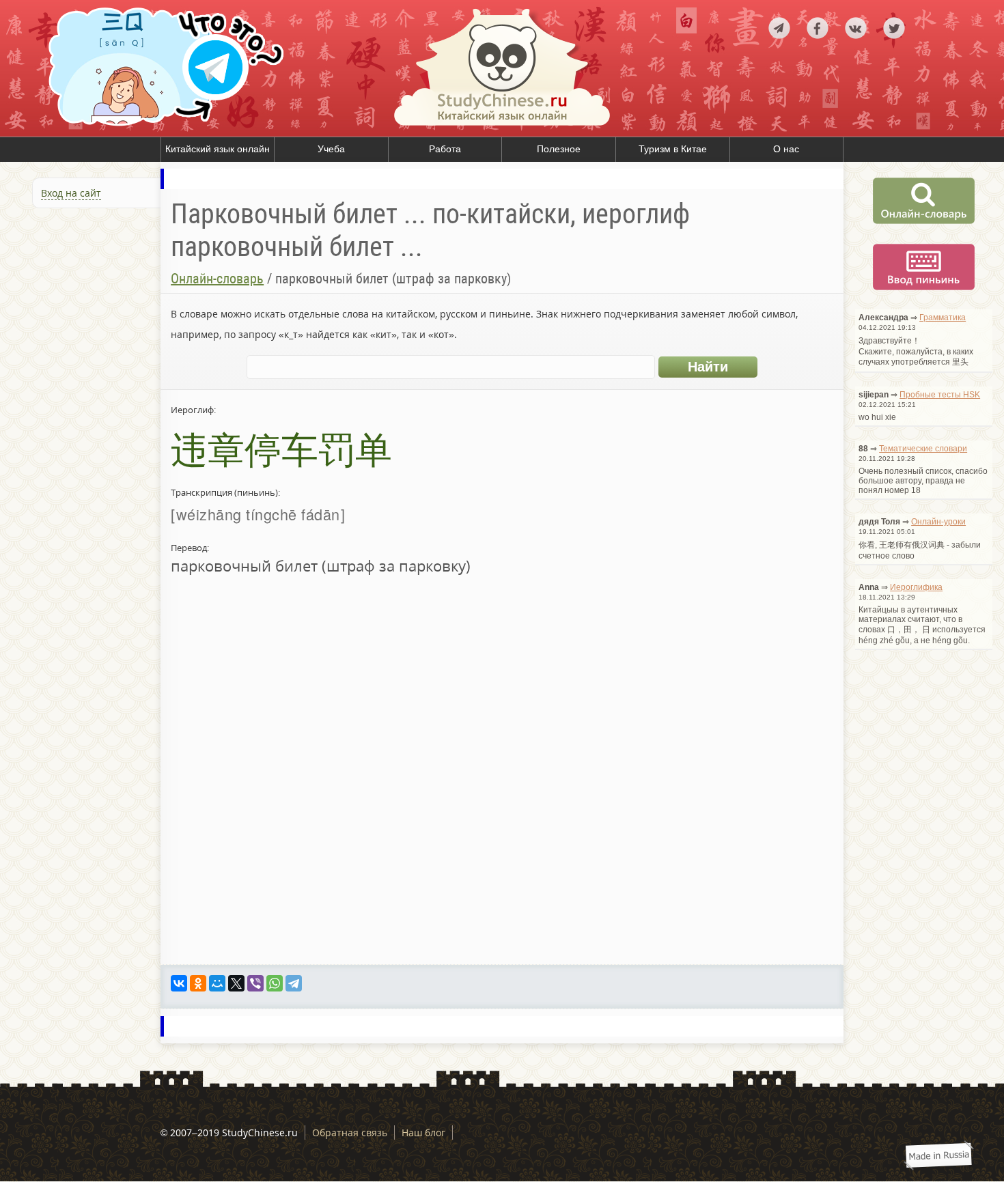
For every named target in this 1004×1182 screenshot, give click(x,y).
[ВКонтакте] (179, 983)
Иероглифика (916, 587)
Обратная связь (349, 1132)
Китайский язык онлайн (217, 148)
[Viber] (255, 983)
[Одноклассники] (198, 983)
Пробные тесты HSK (940, 394)
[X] (236, 983)
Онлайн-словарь (217, 278)
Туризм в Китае (673, 148)
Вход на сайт (71, 192)
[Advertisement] (82, 360)
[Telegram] (293, 983)
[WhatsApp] (274, 983)
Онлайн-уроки (938, 521)
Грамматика (942, 317)
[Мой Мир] (217, 983)
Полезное (559, 148)
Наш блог (423, 1132)
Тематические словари (923, 448)
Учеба (331, 148)
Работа (445, 148)
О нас (786, 148)
